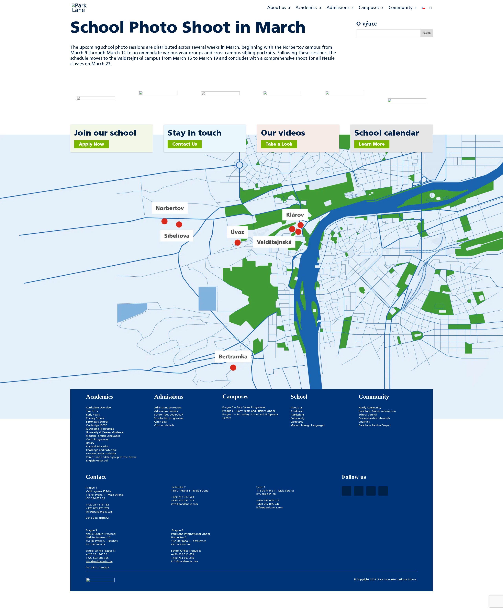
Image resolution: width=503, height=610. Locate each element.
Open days (161, 422)
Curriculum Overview (98, 407)
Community (400, 8)
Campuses (369, 8)
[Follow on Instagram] (358, 491)
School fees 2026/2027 (168, 415)
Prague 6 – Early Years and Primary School (248, 411)
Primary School (95, 418)
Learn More (372, 144)
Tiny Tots (92, 411)
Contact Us (184, 144)
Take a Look (279, 144)
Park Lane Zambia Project (375, 425)
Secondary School (97, 422)
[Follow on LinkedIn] (371, 491)
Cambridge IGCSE (96, 425)
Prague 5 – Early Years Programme (243, 407)
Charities (364, 422)
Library (90, 443)
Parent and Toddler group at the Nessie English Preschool (111, 459)
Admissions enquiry (166, 411)
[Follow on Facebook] (346, 491)
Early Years (93, 415)
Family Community (370, 407)
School (299, 396)
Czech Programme (97, 439)
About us (276, 8)
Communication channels (374, 418)
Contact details (164, 425)
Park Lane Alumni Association (377, 411)
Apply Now (91, 144)
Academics (306, 8)
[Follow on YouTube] (383, 491)
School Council (368, 415)
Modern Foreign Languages (103, 436)
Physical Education (97, 446)
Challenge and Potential (101, 450)
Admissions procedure (168, 407)
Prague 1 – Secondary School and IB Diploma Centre (250, 416)
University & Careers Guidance (105, 432)
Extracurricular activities (101, 453)
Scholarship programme (168, 418)
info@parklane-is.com (99, 512)
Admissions (338, 8)
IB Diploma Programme (100, 429)
